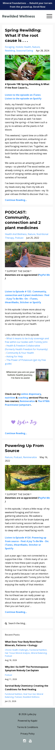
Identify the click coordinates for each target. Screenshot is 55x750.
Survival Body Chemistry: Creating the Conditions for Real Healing (26, 687)
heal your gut (29, 694)
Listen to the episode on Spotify (23, 98)
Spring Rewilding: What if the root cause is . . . (23, 35)
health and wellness (16, 234)
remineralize (30, 457)
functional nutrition (38, 650)
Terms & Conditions (27, 727)
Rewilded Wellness (18, 16)
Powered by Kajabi (27, 720)
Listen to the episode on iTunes (23, 94)
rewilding (10, 50)
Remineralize (27, 401)
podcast (19, 237)
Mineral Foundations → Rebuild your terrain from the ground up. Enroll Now (27, 5)
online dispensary (31, 394)
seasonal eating (24, 50)
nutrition (10, 397)
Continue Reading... (16, 200)
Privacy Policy (27, 733)
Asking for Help (14, 356)
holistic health (23, 46)
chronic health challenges (16, 650)
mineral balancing (39, 653)
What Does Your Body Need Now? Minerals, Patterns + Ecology (23, 643)
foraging (10, 46)
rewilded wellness (31, 697)
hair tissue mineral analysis (17, 653)
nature (36, 46)
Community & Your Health (20, 352)
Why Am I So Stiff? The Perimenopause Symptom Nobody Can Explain (26, 668)
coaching (23, 397)
